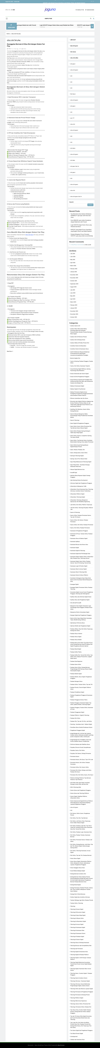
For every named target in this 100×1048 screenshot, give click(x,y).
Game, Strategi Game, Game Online (78, 452)
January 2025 (73, 308)
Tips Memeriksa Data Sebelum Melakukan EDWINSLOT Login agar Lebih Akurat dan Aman (81, 215)
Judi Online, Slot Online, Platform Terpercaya (81, 504)
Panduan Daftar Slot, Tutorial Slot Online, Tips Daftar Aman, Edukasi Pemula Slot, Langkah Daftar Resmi (81, 656)
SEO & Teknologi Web (75, 787)
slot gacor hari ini (74, 166)
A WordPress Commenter (76, 244)
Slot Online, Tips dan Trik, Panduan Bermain (81, 855)
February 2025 (73, 305)
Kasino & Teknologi (75, 512)
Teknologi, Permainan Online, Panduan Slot (80, 1007)
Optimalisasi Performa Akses (77, 623)
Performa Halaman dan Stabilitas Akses (80, 744)
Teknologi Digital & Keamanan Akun (79, 951)
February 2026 (73, 268)
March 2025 (73, 302)
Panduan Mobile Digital (76, 673)
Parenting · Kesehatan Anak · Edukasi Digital (81, 724)
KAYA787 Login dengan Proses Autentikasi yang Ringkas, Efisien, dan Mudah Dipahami (64, 1)
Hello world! (88, 244)
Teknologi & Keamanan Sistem (77, 933)
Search (71, 202)
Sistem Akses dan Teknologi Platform (79, 793)
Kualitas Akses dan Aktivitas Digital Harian (80, 596)
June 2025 (72, 293)
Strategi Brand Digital (75, 884)
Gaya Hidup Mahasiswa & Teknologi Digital (80, 461)
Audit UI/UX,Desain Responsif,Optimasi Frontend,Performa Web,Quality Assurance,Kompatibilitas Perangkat (79, 353)
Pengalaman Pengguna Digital (77, 730)
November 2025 (74, 277)
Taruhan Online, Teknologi (76, 903)
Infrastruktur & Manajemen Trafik (78, 486)
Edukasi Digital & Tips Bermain (77, 389)
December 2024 (74, 311)
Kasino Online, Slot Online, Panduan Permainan (81, 524)
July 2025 (72, 290)
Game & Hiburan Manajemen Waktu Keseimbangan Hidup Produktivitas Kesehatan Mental (81, 415)
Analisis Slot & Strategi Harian (77, 339)
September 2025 (74, 284)
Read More (9, 351)
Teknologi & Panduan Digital (77, 936)
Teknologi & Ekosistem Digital (77, 912)
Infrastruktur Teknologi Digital (77, 497)
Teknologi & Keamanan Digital (77, 927)
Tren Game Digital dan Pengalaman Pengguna (81, 1030)
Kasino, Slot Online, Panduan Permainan (80, 527)
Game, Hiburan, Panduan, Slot (77, 449)
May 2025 (72, 296)
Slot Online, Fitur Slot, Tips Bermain (79, 818)
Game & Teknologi (74, 420)
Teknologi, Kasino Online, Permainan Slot (80, 1004)
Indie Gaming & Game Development (79, 480)
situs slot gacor (30, 234)
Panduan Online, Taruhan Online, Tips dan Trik (81, 684)
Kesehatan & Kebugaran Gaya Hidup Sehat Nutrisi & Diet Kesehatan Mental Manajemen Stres (81, 579)
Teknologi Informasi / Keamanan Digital (80, 981)
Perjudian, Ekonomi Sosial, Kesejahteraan (80, 747)
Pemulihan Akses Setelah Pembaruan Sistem (81, 727)
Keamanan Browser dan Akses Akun (79, 544)
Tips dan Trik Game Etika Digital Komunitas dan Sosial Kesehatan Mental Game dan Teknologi (81, 1018)
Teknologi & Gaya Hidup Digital (77, 915)
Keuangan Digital (74, 584)
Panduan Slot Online (75, 718)
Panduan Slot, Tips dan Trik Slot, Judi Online (81, 721)
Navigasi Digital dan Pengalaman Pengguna (80, 615)
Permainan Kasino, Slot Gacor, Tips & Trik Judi (81, 759)
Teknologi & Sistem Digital (76, 939)
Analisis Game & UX (75, 325)
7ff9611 (10, 48)
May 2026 (72, 259)
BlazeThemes (61, 1045)
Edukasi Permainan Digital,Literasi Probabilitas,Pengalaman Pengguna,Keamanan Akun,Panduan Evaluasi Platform (81, 393)
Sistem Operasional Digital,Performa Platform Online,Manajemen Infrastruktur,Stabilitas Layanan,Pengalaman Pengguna (81, 802)
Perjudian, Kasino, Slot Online (77, 750)
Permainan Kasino (74, 756)
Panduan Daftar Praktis (76, 652)
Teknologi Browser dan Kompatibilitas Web (80, 945)
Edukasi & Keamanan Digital (77, 386)
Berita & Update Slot (75, 358)
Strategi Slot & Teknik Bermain (77, 894)
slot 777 (72, 118)
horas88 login (73, 472)
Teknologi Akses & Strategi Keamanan (79, 942)
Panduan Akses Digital (75, 636)
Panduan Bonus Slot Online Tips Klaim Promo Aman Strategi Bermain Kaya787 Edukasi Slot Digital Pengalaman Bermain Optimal (81, 644)
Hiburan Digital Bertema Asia (77, 469)
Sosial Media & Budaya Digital (77, 870)
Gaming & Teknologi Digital (77, 455)
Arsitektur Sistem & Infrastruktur (78, 346)
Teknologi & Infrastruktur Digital (78, 921)
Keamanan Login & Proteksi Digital (78, 566)
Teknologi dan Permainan (76, 948)
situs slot (72, 124)
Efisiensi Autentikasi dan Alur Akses (79, 398)
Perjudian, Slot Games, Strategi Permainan (80, 753)
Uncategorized (73, 1036)
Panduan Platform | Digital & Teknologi (79, 715)
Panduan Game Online (75, 664)
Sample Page (48, 18)
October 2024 (73, 317)
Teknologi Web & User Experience (78, 1001)
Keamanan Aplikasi (75, 541)
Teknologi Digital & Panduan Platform (79, 954)
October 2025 (73, 280)
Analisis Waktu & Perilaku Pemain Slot (79, 343)
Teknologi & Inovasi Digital (76, 924)
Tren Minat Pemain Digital (76, 1033)
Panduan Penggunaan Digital (77, 712)
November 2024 (74, 314)
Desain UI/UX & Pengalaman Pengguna (79, 376)
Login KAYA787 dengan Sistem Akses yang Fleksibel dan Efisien (33, 25)
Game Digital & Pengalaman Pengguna (79, 423)
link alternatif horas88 (75, 602)
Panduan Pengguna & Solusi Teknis (78, 699)
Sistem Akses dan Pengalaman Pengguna (80, 790)
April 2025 (72, 299)
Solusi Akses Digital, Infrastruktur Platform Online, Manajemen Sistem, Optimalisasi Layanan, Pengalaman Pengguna (80, 863)
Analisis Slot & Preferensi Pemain (78, 336)
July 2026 (72, 253)
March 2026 (73, 265)
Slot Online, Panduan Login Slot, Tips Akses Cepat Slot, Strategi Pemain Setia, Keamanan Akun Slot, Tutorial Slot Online (81, 827)
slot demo (72, 148)
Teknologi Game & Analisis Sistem (78, 978)
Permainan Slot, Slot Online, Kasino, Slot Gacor (81, 775)
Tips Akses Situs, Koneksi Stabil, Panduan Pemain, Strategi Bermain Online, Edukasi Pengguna (80, 1011)
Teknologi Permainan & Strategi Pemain (80, 994)
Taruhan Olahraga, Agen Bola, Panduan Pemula (81, 900)
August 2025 (73, 287)
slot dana (72, 160)
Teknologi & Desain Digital (76, 909)
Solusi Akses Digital (75, 858)
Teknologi (72, 906)
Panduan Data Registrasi (76, 661)
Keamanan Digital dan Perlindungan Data (80, 553)
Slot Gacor (73, 94)
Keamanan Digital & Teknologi (77, 550)
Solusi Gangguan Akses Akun (77, 867)
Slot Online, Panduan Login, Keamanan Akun (81, 832)
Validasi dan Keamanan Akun (77, 1039)
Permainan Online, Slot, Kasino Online (79, 767)
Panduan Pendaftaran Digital (77, 692)
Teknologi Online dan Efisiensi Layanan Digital (81, 988)
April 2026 (72, 262)
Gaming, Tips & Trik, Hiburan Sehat (78, 458)
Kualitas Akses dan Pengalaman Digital (79, 599)
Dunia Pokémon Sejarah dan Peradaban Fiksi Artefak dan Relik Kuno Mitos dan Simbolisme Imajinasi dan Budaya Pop (81, 381)
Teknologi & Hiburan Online (77, 918)
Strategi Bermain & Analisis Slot (78, 873)
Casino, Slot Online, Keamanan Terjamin (80, 366)
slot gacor (72, 64)
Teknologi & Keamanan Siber (77, 930)
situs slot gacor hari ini (76, 196)
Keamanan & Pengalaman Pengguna (79, 530)
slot (71, 76)
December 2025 (74, 274)
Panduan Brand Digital (75, 649)
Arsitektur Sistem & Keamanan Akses (79, 349)
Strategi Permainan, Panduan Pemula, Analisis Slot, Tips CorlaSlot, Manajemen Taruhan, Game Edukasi (81, 889)
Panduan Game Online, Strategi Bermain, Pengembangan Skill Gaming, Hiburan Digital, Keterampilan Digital (81, 669)
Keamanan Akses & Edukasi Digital (78, 538)
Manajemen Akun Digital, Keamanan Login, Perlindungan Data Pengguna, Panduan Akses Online (81, 607)
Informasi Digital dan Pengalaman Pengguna (81, 483)
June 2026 (72, 256)
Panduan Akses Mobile (76, 639)
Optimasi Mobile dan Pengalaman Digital (80, 626)
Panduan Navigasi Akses (76, 681)
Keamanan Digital (74, 547)
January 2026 (73, 271)
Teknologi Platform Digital (76, 998)
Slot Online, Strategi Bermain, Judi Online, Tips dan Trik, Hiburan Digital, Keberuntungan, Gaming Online (81, 846)
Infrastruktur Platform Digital (77, 494)
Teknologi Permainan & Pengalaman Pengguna (81, 991)
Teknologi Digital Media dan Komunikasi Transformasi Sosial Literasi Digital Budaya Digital (80, 964)
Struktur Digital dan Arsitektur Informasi (80, 897)
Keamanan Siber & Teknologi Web (78, 572)
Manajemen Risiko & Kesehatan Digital (79, 612)
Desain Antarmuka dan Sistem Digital (79, 373)
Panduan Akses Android (76, 633)
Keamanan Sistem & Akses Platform (79, 575)
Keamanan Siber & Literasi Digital (78, 569)
